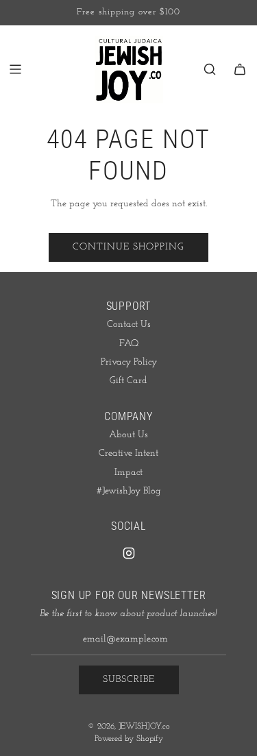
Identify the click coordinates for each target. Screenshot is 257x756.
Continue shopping (128, 247)
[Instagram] (129, 553)
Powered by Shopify (129, 739)
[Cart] (240, 69)
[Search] (210, 69)
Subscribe (129, 679)
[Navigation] (15, 69)
